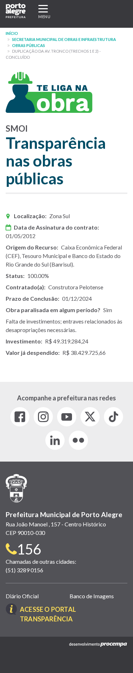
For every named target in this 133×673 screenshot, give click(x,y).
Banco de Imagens (92, 596)
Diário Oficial (22, 596)
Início (12, 33)
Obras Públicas (28, 45)
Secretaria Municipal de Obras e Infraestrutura (64, 39)
